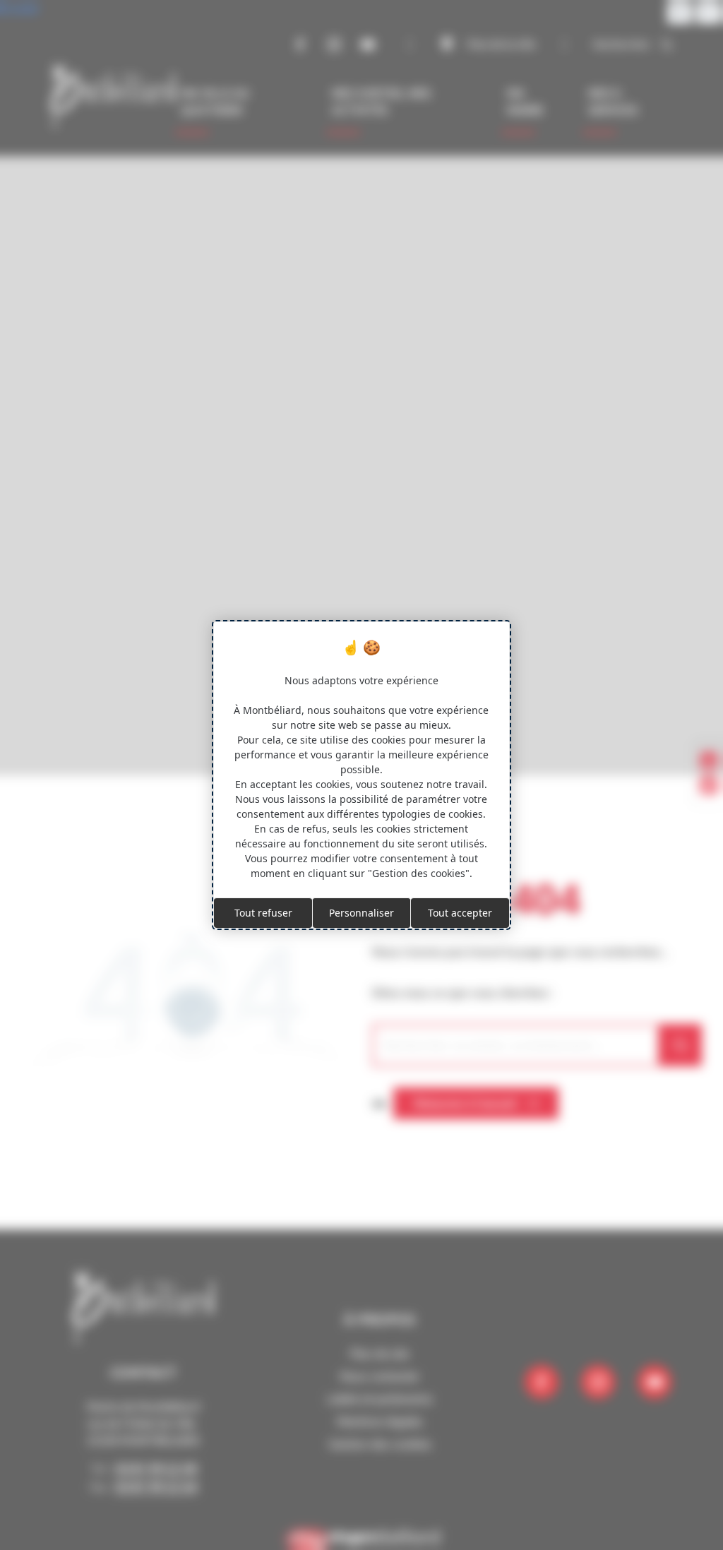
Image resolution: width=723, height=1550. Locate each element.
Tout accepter (460, 912)
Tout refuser (263, 912)
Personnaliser (361, 912)
